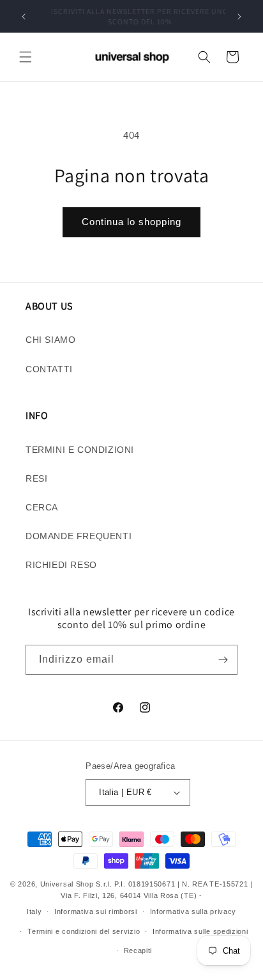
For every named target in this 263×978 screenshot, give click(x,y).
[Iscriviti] (223, 660)
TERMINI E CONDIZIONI (80, 450)
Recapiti (138, 950)
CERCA (42, 507)
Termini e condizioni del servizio (83, 931)
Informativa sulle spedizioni (200, 931)
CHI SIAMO (50, 340)
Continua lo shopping (131, 221)
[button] (25, 57)
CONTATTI (49, 369)
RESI (36, 478)
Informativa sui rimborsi (95, 911)
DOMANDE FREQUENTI (79, 536)
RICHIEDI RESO (61, 565)
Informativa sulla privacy (193, 911)
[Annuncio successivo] (239, 17)
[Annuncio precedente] (24, 17)
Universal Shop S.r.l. (76, 884)
